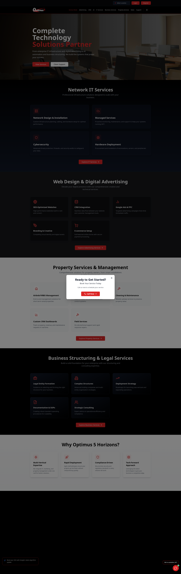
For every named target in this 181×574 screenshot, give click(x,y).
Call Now (90, 294)
